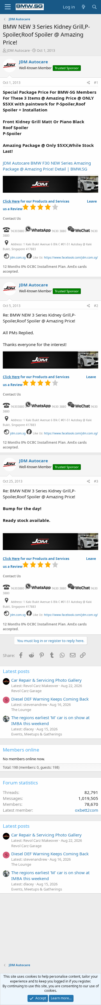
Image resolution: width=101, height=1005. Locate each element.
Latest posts (16, 671)
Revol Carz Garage (26, 690)
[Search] (94, 7)
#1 (96, 82)
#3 (96, 481)
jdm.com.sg (18, 257)
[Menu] (7, 7)
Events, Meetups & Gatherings (36, 734)
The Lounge (21, 709)
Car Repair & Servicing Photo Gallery (46, 680)
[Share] (88, 83)
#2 (96, 305)
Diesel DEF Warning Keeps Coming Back (50, 699)
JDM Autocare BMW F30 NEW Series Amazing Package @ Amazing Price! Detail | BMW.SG (47, 166)
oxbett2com (86, 810)
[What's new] (83, 7)
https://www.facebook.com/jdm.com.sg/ (71, 257)
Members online (21, 749)
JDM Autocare (18, 50)
